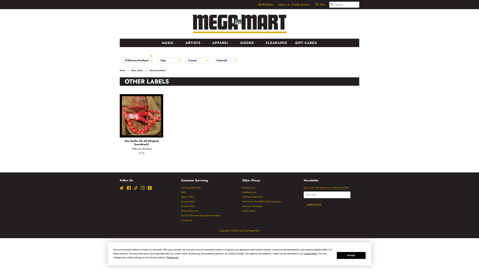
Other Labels (137, 70)
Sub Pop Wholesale (252, 206)
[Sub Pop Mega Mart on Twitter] (122, 189)
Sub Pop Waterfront (252, 197)
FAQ (183, 192)
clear (152, 56)
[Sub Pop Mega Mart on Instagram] (143, 189)
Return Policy (187, 197)
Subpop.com (248, 187)
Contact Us (186, 220)
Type (163, 60)
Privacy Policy (188, 201)
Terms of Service (189, 211)
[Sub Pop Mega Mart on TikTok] (136, 189)
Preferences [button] (172, 257)
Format (192, 60)
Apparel (221, 43)
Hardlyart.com (249, 192)
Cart (322, 4)
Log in (282, 4)
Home (122, 70)
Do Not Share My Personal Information (200, 215)
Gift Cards (306, 43)
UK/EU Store (265, 4)
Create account (300, 4)
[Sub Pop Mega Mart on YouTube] (150, 189)
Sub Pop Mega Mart (249, 230)
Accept (351, 255)
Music (168, 43)
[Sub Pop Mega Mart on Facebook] (129, 189)
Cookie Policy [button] (310, 253)
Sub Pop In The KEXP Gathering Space (262, 201)
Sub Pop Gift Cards (191, 187)
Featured (221, 60)
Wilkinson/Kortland (136, 60)
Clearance (276, 43)
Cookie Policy (188, 206)
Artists (193, 43)
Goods (247, 43)
